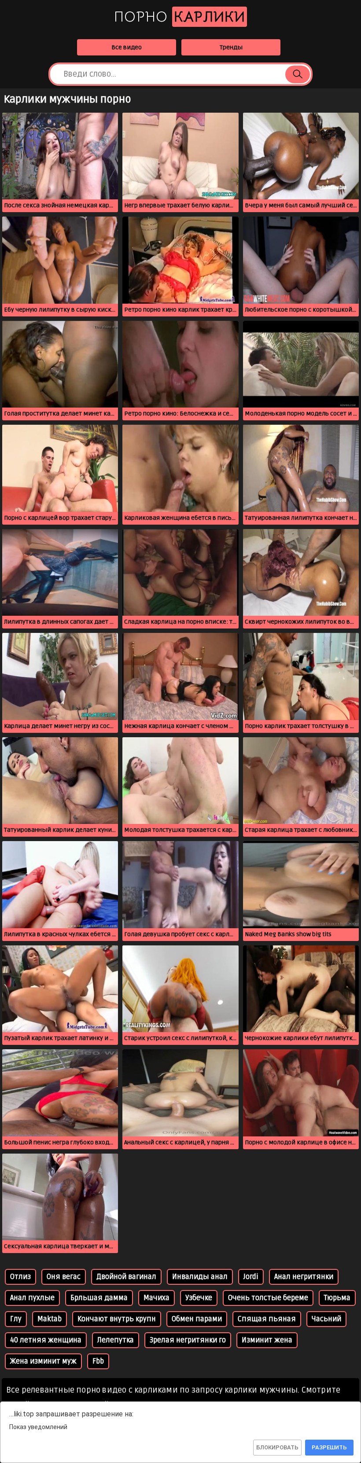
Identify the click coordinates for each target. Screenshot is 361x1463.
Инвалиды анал (200, 1276)
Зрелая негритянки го (188, 1340)
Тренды (231, 47)
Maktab (49, 1319)
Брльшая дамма (99, 1298)
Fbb (98, 1361)
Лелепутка (115, 1340)
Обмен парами (197, 1319)
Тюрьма (337, 1298)
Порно (179, 17)
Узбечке (198, 1298)
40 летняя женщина (45, 1340)
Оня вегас (64, 1276)
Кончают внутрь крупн (116, 1319)
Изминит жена (267, 1340)
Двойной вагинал (126, 1276)
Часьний (326, 1319)
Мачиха (156, 1298)
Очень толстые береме (268, 1298)
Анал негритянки (303, 1276)
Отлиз (20, 1276)
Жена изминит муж (43, 1361)
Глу (16, 1319)
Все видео (126, 47)
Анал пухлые (32, 1298)
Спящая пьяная (267, 1319)
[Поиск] (297, 74)
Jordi (250, 1276)
